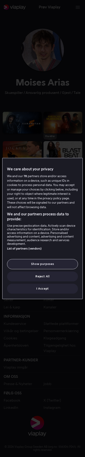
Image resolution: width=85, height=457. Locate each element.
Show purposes (42, 263)
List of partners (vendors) (24, 248)
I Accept (42, 288)
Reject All (42, 276)
